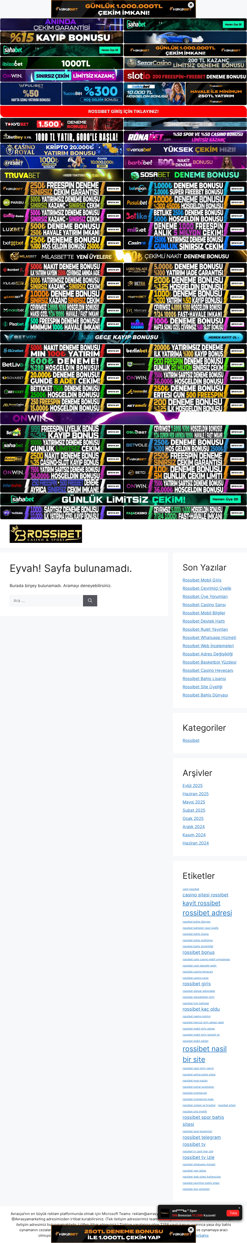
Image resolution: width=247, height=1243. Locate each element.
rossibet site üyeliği (195, 1111)
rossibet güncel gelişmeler (199, 991)
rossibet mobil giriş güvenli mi (201, 1034)
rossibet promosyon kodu (198, 1099)
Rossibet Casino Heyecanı (208, 670)
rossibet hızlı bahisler (196, 1003)
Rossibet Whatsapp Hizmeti (209, 637)
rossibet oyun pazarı (195, 1080)
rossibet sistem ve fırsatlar (199, 1105)
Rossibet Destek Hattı (204, 621)
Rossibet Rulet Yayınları (205, 629)
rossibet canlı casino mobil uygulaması (206, 959)
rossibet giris (197, 984)
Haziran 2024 (196, 843)
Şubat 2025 (194, 810)
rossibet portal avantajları (198, 1086)
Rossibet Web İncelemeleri (208, 645)
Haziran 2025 (196, 793)
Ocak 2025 (193, 818)
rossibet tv (194, 1144)
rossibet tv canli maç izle (198, 1151)
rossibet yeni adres (194, 1170)
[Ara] (90, 601)
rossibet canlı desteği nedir (200, 965)
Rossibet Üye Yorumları (205, 596)
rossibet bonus (199, 952)
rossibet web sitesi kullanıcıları (202, 1176)
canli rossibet (191, 889)
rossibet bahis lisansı (196, 934)
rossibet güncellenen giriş (198, 997)
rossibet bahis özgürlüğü (198, 946)
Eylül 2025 (193, 785)
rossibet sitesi (227, 1105)
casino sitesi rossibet (205, 895)
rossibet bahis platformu (198, 940)
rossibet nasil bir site (205, 1054)
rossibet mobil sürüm (195, 1041)
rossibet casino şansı (196, 978)
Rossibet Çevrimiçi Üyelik (207, 588)
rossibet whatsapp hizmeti (199, 1164)
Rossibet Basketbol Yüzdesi (209, 662)
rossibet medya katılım (197, 1016)
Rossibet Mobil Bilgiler (204, 613)
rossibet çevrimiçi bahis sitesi (201, 1183)
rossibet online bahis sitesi (199, 1074)
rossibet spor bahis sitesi (203, 1121)
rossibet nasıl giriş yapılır (198, 1068)
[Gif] (123, 256)
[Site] (61, 188)
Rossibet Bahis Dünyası (205, 695)
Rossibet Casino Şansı (204, 604)
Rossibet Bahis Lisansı (204, 678)
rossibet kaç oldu (201, 1009)
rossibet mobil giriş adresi (199, 1028)
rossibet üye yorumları (196, 1189)
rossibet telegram (202, 1137)
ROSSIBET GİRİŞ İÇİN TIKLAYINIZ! (123, 111)
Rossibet (191, 740)
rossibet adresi (207, 913)
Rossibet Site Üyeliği (202, 686)
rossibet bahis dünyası (197, 921)
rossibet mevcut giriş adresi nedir (203, 1022)
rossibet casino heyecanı (198, 971)
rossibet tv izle (198, 1157)
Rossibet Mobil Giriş (202, 580)
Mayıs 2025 (194, 802)
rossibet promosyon (195, 1092)
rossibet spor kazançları (197, 1131)
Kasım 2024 (194, 834)
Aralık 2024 (194, 826)
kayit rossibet (201, 903)
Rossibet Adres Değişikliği (208, 654)
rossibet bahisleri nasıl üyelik (201, 928)
